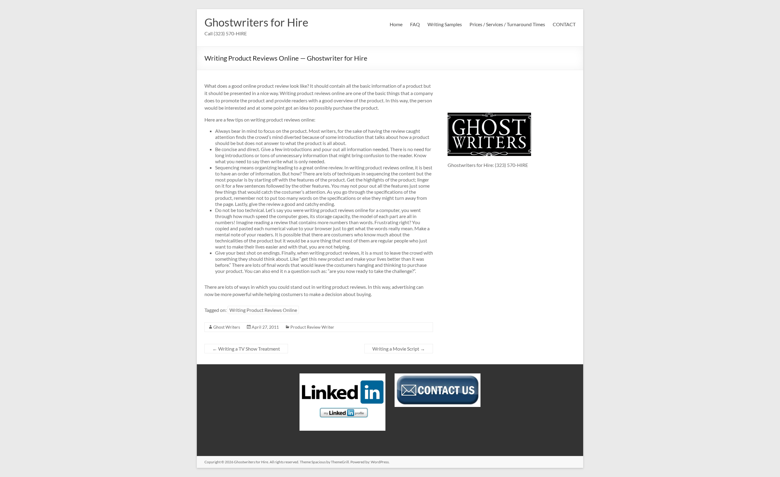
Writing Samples (444, 24)
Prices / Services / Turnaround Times (507, 24)
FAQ (415, 24)
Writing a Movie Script (398, 349)
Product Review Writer (312, 327)
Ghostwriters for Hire (256, 22)
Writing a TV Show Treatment (246, 349)
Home (396, 24)
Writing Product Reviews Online (263, 310)
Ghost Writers (226, 327)
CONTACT (564, 24)
